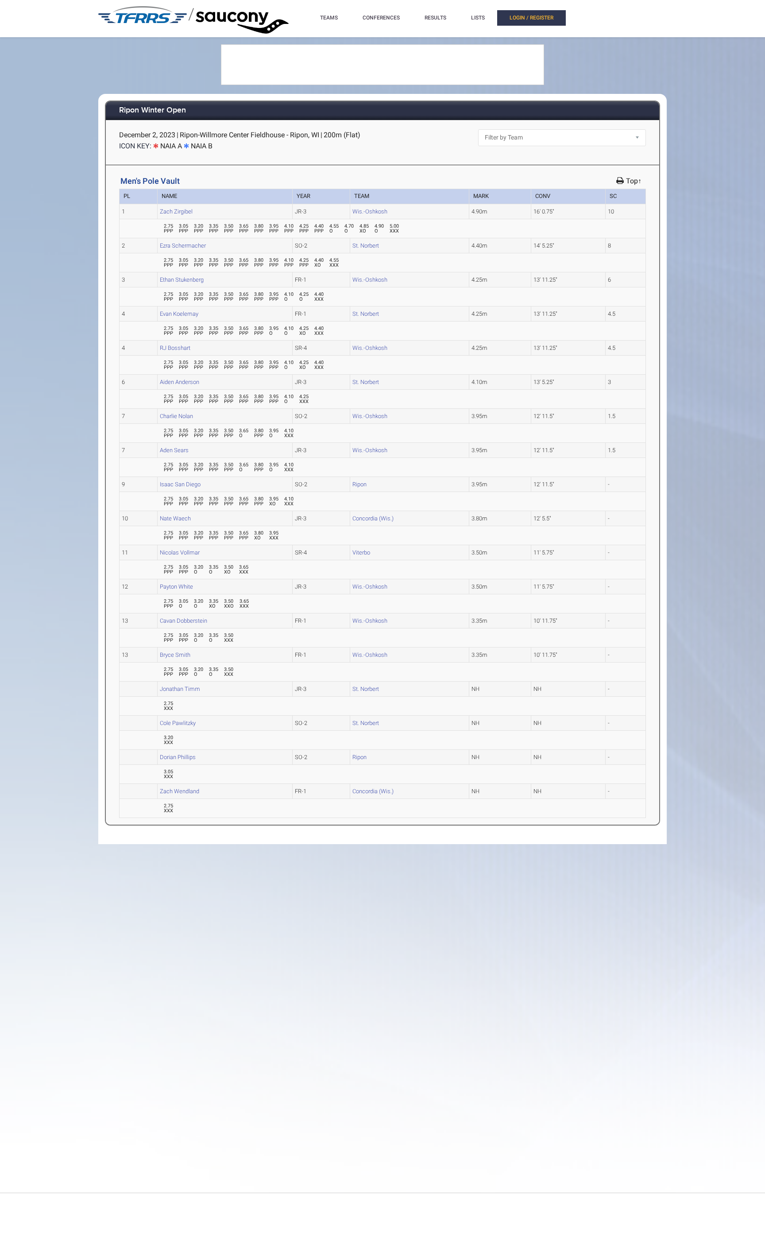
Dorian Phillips (178, 757)
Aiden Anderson (179, 382)
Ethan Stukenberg (182, 279)
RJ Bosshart (175, 348)
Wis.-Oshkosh (369, 211)
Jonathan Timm (180, 689)
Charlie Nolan (176, 416)
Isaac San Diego (180, 484)
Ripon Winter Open (152, 110)
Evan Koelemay (179, 313)
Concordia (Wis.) (373, 518)
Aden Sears (174, 450)
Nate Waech (175, 518)
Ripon (359, 484)
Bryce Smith (175, 654)
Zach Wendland (179, 791)
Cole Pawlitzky (178, 723)
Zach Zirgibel (176, 211)
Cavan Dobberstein (183, 620)
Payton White (176, 586)
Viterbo (361, 552)
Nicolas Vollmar (180, 552)
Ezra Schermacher (183, 245)
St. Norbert (365, 245)
